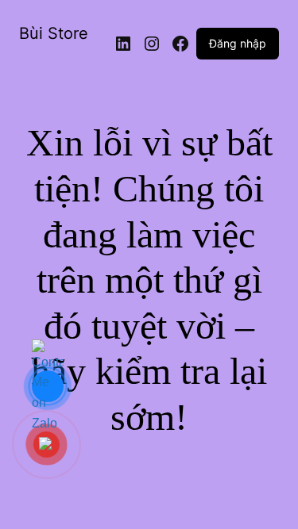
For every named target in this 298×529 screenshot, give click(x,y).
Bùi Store (53, 33)
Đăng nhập (237, 43)
